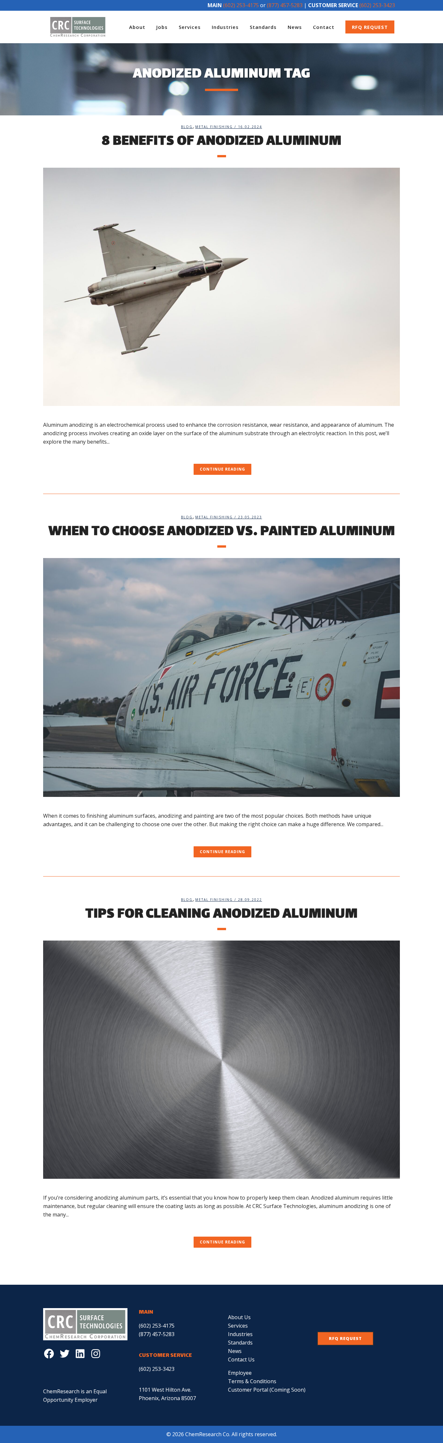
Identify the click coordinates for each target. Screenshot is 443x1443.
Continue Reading (222, 469)
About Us (239, 1317)
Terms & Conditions (252, 1381)
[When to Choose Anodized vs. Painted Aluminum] (221, 677)
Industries (240, 1334)
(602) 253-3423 (377, 5)
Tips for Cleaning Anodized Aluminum (221, 914)
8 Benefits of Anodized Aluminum (221, 141)
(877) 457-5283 (285, 5)
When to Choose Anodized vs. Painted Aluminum (221, 532)
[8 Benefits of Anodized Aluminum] (221, 287)
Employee (240, 1372)
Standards (240, 1342)
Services (238, 1325)
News (235, 1351)
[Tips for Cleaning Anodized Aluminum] (221, 1060)
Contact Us (241, 1359)
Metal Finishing (214, 126)
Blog (187, 126)
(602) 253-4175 (241, 5)
